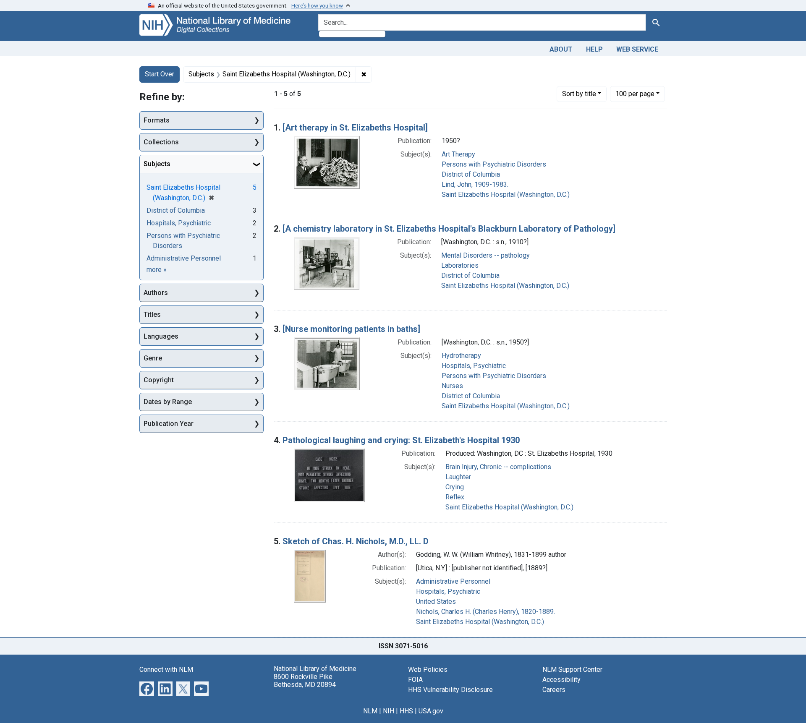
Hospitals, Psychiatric (474, 366)
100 (634, 93)
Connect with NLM (166, 669)
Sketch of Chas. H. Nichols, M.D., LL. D (356, 541)
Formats (157, 120)
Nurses (452, 386)
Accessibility (561, 680)
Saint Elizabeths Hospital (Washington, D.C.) (506, 194)
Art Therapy (458, 154)
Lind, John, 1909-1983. (475, 184)
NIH (388, 711)
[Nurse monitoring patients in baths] (351, 329)
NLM (370, 711)
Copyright (159, 380)
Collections (161, 142)
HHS (406, 711)
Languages (161, 336)
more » (157, 270)
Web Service (637, 49)
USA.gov (431, 711)
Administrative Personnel (453, 581)
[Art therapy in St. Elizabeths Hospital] (355, 128)
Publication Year (169, 424)
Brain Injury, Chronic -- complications (498, 467)
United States (436, 602)
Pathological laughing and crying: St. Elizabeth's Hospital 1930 (401, 440)
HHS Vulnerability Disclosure (450, 690)
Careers (553, 690)
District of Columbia (471, 174)
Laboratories (460, 265)
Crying (454, 487)
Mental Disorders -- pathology (485, 255)
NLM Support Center (572, 669)
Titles (152, 314)
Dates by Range (168, 402)
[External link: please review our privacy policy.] (146, 688)
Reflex (454, 497)
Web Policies (427, 669)
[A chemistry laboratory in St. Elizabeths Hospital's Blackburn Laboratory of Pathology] (449, 229)
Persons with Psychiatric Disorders (494, 164)
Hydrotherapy (461, 356)
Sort (579, 94)
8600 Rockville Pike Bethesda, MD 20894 (305, 681)
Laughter (458, 477)
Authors (156, 293)
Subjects (157, 164)
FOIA (415, 680)
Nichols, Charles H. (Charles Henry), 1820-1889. (485, 612)
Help (594, 49)
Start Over (159, 74)
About (561, 49)
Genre (153, 358)
